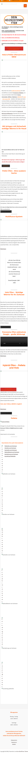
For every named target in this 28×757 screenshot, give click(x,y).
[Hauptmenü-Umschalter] (25, 5)
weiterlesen (6, 166)
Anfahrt (14, 744)
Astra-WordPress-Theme (22, 751)
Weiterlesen (3, 249)
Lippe (24, 97)
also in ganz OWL (6, 99)
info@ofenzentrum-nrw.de (15, 0)
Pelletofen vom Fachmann (11, 446)
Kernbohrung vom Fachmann (11, 454)
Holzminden (4, 97)
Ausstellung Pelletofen (10, 456)
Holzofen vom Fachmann (10, 448)
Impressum (14, 742)
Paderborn (14, 97)
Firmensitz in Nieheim (18, 92)
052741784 (5, 0)
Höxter (19, 95)
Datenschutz (14, 740)
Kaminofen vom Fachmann (11, 450)
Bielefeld (20, 97)
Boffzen (10, 97)
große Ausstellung (16, 90)
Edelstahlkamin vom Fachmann (12, 452)
